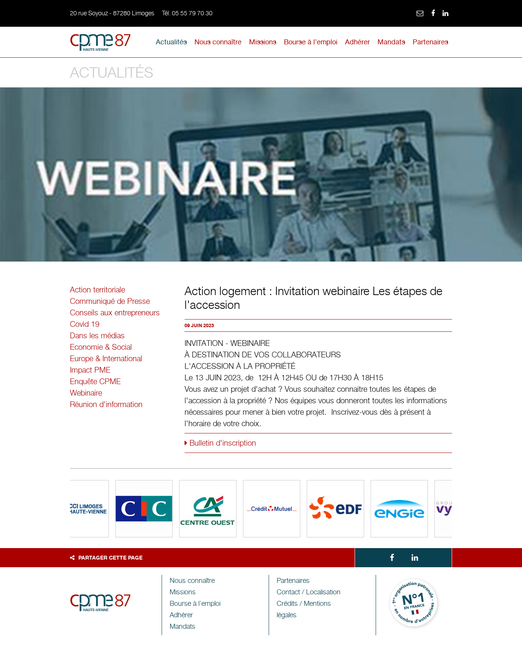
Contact (308, 592)
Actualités (171, 42)
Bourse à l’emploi (310, 42)
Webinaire (86, 393)
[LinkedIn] (445, 13)
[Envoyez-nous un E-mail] (420, 13)
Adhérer (357, 42)
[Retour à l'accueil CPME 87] (100, 44)
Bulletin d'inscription (221, 443)
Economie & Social (101, 347)
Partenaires (430, 42)
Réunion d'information (106, 404)
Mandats (391, 42)
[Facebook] (433, 13)
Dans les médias (97, 335)
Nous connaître (218, 42)
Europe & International (106, 358)
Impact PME (90, 370)
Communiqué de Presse (110, 301)
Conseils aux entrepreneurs (115, 312)
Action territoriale (97, 289)
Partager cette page (110, 557)
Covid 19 (84, 324)
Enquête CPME (95, 381)
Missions (262, 42)
